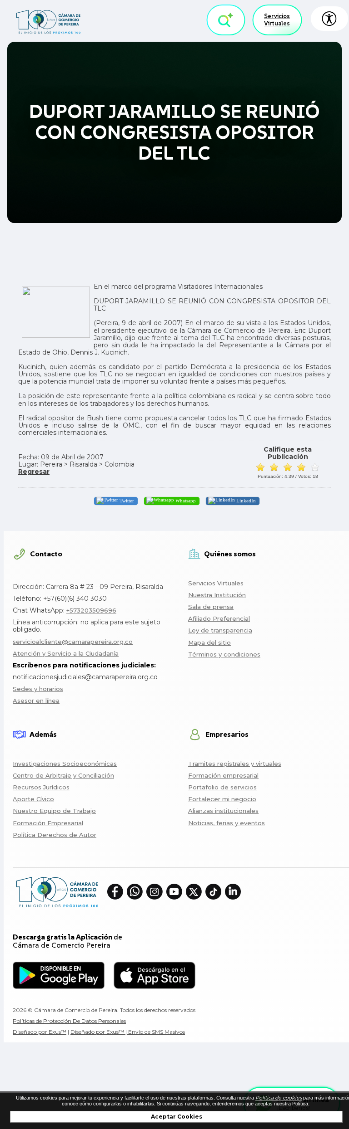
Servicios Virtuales (277, 19)
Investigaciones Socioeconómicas (65, 763)
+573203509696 (91, 610)
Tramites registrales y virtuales (234, 763)
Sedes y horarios (38, 688)
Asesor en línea (36, 700)
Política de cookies (278, 1098)
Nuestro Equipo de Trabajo (54, 810)
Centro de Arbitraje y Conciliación (63, 775)
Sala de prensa (211, 606)
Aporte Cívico (33, 799)
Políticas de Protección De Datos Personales (69, 1020)
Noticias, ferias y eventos (226, 823)
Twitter (126, 500)
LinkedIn (245, 500)
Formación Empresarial (48, 823)
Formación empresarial (223, 775)
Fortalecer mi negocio (222, 799)
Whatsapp (185, 500)
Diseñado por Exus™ (39, 1031)
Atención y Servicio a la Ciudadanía (66, 653)
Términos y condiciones (224, 654)
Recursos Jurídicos (41, 787)
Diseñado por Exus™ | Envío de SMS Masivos (127, 1031)
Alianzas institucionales (223, 810)
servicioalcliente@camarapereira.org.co (73, 641)
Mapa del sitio (209, 642)
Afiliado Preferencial (219, 618)
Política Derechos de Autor (54, 834)
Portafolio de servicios (222, 787)
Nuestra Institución (217, 595)
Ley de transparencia (220, 630)
